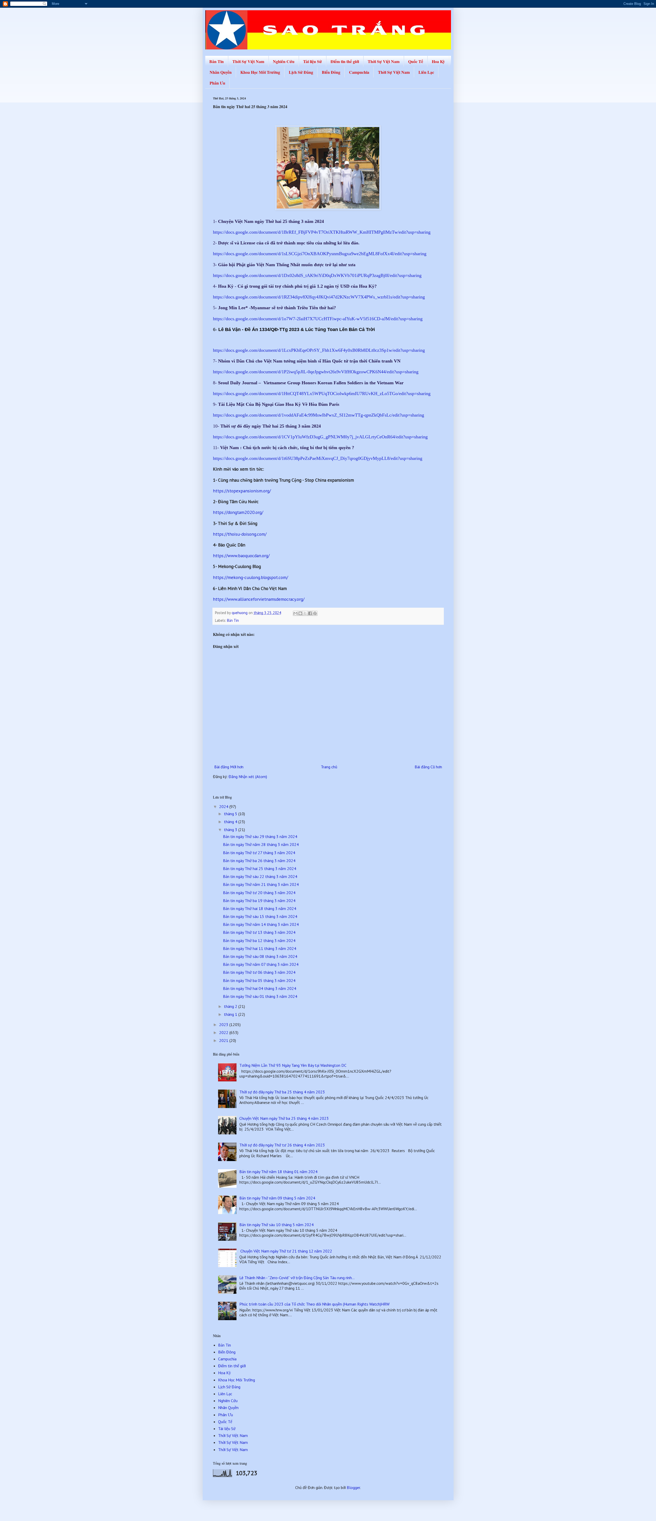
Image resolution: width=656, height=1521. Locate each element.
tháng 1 (231, 1014)
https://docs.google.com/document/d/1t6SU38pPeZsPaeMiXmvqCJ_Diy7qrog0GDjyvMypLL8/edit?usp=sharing (317, 458)
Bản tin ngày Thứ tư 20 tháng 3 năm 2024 (259, 892)
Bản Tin (216, 61)
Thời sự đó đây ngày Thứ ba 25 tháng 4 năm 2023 (282, 1091)
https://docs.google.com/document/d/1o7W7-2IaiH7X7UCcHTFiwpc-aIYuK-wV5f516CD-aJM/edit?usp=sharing (318, 318)
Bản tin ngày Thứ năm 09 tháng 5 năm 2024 (277, 1198)
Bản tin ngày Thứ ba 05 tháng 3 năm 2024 (259, 980)
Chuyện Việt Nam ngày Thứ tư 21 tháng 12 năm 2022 (285, 1251)
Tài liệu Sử (312, 61)
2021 (224, 1040)
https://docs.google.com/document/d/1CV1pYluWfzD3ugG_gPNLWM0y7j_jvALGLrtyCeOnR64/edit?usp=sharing (320, 436)
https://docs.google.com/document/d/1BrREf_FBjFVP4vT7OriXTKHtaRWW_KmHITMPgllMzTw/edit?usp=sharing (321, 232)
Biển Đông (331, 72)
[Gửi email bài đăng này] (295, 613)
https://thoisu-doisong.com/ (239, 534)
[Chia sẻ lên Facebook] (310, 613)
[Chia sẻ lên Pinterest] (314, 613)
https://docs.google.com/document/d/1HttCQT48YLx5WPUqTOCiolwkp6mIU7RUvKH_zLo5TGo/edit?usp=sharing (321, 393)
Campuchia (359, 72)
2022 (224, 1032)
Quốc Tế (415, 61)
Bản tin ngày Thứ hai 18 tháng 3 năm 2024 (259, 908)
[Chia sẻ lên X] (305, 613)
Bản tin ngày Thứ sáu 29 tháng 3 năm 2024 (260, 836)
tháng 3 (231, 829)
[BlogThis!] (300, 613)
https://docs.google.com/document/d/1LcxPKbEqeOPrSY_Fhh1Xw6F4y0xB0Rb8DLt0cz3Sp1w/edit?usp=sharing (319, 350)
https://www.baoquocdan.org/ (241, 555)
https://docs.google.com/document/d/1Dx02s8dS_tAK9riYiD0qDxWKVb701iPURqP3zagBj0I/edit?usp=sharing (317, 275)
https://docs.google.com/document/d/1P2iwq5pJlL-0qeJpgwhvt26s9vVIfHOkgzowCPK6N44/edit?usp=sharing (315, 371)
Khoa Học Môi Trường (260, 72)
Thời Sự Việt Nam (248, 61)
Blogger (353, 1487)
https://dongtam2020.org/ (238, 512)
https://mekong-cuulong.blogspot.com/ (250, 577)
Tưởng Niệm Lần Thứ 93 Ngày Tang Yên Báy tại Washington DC (292, 1065)
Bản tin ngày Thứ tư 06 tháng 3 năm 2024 (259, 972)
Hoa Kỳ (438, 61)
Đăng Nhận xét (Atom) (248, 776)
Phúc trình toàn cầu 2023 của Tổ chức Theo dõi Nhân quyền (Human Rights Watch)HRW (314, 1304)
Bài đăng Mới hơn (228, 766)
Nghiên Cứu (283, 61)
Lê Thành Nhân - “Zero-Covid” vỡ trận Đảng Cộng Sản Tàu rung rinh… (297, 1277)
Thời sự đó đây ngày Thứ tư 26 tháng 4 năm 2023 (282, 1144)
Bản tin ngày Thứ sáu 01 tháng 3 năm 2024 (260, 996)
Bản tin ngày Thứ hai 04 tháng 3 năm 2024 (259, 988)
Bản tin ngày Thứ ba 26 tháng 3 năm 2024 (259, 860)
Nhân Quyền (221, 72)
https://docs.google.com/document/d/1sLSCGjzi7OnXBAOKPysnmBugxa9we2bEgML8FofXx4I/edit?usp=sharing (319, 253)
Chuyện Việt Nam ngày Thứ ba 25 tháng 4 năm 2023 (284, 1118)
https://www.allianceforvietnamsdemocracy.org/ (258, 599)
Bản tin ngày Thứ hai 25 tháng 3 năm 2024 (259, 868)
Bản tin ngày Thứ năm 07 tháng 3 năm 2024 (261, 964)
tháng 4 (231, 821)
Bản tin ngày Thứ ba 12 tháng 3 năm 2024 (259, 940)
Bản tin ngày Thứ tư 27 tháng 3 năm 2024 (259, 852)
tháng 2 (231, 1006)
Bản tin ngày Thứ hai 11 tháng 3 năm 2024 (259, 948)
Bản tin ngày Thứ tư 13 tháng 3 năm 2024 (259, 932)
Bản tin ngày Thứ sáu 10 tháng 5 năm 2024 (276, 1224)
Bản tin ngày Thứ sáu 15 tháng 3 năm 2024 (260, 916)
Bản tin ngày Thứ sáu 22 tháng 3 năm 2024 (260, 876)
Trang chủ (329, 766)
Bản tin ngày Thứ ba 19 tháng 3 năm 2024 (259, 900)
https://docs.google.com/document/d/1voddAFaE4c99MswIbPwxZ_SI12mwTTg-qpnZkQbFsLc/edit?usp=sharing (318, 415)
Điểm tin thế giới (345, 61)
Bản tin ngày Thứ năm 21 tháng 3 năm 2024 (261, 884)
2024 (224, 806)
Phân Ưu (217, 83)
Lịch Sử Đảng (301, 72)
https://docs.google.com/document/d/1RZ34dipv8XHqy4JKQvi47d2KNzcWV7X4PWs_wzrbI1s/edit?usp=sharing (319, 296)
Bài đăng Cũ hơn (428, 766)
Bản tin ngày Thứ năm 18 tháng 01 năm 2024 (278, 1171)
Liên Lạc (426, 72)
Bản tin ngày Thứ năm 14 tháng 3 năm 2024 (261, 924)
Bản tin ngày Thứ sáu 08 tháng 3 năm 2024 (260, 956)
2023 (224, 1024)
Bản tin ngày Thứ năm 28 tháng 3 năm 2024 (261, 844)
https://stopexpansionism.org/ (242, 491)
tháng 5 (231, 813)
